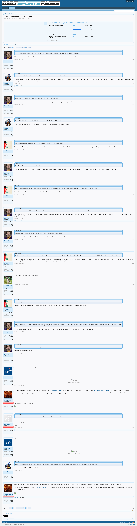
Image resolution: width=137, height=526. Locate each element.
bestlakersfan (17, 497)
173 (12, 384)
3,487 (11, 476)
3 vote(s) (86, 29)
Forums (17, 7)
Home (6, 7)
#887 (133, 194)
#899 (133, 470)
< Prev (10, 47)
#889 (133, 239)
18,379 (11, 291)
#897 (133, 427)
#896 (133, 408)
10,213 (11, 65)
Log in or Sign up (129, 1)
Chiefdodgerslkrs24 (8, 286)
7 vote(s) (86, 34)
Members (23, 7)
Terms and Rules (131, 524)
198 (12, 68)
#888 (133, 218)
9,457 (11, 381)
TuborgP (6, 83)
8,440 (11, 406)
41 (17, 47)
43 (20, 47)
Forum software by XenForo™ (13, 524)
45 (24, 47)
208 (12, 294)
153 (12, 90)
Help (126, 522)
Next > (29, 47)
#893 (133, 331)
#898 (133, 457)
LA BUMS (17, 85)
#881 (133, 59)
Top (132, 522)
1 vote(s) (86, 27)
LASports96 (7, 377)
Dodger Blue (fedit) (6, 522)
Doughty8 (6, 60)
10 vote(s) (85, 32)
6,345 (11, 430)
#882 (133, 83)
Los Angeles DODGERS (13, 18)
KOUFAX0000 (7, 424)
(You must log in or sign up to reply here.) (126, 508)
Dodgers (11, 7)
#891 (133, 284)
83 (12, 158)
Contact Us (122, 522)
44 (22, 47)
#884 (133, 126)
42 (19, 47)
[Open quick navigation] (132, 13)
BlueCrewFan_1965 (19, 220)
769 (12, 155)
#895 (133, 385)
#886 (133, 171)
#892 (133, 308)
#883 (133, 104)
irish (23, 18)
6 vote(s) (86, 25)
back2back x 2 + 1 (8, 400)
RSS (133, 522)
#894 (133, 353)
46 (26, 47)
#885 (133, 149)
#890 (133, 263)
